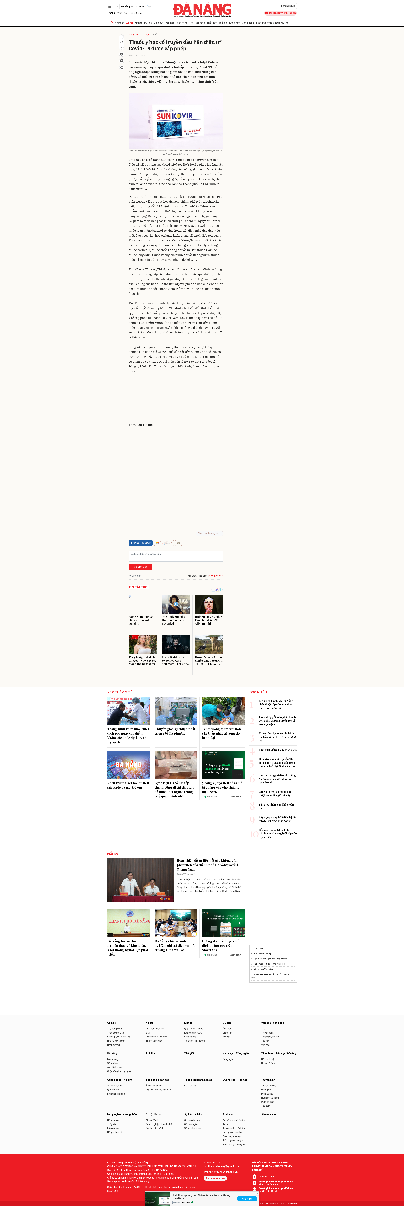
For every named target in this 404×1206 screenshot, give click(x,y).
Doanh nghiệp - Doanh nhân (159, 1124)
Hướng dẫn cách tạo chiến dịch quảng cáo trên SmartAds (221, 945)
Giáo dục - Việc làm (155, 1028)
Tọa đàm (265, 1106)
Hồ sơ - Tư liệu (268, 1059)
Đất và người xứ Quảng (234, 1120)
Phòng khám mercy (262, 953)
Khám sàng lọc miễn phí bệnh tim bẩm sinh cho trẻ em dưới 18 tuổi (277, 737)
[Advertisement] (176, 399)
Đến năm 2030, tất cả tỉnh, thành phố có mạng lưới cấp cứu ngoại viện (278, 833)
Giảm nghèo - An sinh (156, 1036)
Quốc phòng (113, 1089)
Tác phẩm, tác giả (270, 1036)
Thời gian (202, 576)
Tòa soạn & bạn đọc (157, 1079)
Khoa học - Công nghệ (241, 22)
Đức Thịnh (258, 948)
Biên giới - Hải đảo (116, 1094)
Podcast (228, 1114)
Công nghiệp (190, 1036)
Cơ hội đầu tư (153, 1114)
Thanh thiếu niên (154, 1041)
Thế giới (223, 22)
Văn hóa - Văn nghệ (176, 22)
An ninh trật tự (114, 1085)
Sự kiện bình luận (194, 1114)
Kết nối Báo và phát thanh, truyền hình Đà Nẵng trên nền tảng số (272, 1166)
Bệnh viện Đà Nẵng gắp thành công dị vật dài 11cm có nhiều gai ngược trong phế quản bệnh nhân (174, 789)
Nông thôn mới (114, 1132)
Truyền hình (268, 1079)
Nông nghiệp (113, 1120)
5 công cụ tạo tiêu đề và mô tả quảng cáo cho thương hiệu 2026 (222, 787)
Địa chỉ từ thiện (114, 1067)
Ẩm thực (227, 1028)
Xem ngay (247, 1198)
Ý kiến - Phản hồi (154, 1085)
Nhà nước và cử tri (116, 1041)
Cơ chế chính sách (154, 1128)
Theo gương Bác (115, 1032)
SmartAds (186, 1202)
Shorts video (269, 1114)
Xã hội (129, 22)
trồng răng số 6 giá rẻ (263, 964)
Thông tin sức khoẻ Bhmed (275, 959)
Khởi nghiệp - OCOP (193, 1032)
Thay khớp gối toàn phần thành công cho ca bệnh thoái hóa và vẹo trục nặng (277, 720)
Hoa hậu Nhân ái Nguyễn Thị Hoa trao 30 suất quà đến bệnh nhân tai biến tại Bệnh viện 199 (277, 762)
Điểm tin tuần (267, 1102)
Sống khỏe (112, 1063)
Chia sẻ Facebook (142, 543)
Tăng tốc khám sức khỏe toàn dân (276, 806)
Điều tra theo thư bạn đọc (158, 1089)
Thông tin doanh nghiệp (198, 1079)
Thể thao (212, 22)
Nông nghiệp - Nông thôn (122, 1114)
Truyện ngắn (267, 1032)
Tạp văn (265, 1041)
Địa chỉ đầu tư (152, 1120)
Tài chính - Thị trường (194, 1041)
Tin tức (226, 1124)
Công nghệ (228, 1059)
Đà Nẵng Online (266, 1176)
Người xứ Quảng (269, 1063)
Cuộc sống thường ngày (119, 1071)
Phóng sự (266, 1089)
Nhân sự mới (113, 1045)
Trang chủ (134, 34)
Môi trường (112, 1059)
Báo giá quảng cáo (215, 1178)
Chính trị (119, 22)
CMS (271, 1203)
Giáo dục (158, 22)
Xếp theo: (192, 576)
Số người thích (216, 575)
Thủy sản (111, 1124)
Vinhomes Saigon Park (264, 974)
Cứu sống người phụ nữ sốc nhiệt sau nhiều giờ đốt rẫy (275, 793)
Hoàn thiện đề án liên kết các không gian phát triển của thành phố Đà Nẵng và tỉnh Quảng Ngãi (208, 864)
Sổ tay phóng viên (193, 1128)
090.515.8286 (289, 13)
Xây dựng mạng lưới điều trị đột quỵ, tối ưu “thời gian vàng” (277, 818)
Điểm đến (227, 1032)
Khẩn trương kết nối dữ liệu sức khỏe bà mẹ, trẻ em (128, 785)
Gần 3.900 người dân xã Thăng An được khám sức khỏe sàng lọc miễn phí (277, 779)
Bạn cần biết (190, 1085)
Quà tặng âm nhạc (232, 1136)
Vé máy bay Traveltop (263, 969)
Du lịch (148, 22)
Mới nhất (138, 13)
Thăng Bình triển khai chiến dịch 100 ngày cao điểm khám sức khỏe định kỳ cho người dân (128, 735)
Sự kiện (226, 1036)
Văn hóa (265, 1045)
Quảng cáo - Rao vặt (235, 1079)
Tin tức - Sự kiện (269, 1085)
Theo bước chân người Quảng (272, 22)
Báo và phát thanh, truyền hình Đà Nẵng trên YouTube (276, 1189)
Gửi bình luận (140, 567)
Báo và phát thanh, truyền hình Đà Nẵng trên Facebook (276, 1182)
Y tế (191, 22)
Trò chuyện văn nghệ (233, 1140)
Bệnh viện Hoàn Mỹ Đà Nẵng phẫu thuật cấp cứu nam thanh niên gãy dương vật (276, 704)
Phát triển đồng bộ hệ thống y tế (278, 749)
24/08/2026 (118, 13)
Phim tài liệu (267, 1094)
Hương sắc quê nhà (232, 1132)
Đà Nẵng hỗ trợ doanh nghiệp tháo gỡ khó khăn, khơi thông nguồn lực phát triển (127, 947)
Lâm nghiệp (113, 1128)
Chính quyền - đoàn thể (118, 1036)
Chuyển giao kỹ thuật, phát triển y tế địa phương (175, 731)
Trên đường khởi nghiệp (234, 1144)
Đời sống (200, 22)
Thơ (263, 1028)
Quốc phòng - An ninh (119, 1079)
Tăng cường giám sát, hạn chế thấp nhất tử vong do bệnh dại (221, 733)
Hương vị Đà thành (270, 1097)
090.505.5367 (275, 13)
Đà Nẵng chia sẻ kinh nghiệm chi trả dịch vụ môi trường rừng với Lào (175, 945)
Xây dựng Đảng (114, 1028)
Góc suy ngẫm (191, 1124)
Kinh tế (138, 22)
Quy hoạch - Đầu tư (193, 1028)
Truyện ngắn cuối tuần (234, 1128)
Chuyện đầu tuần (192, 1120)
